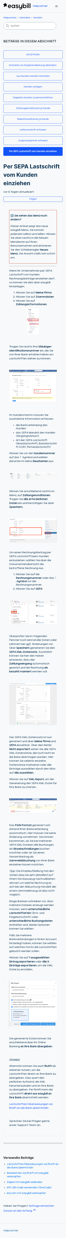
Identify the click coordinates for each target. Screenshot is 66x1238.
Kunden (37, 18)
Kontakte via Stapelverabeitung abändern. (33, 65)
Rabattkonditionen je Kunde (33, 119)
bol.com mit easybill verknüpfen (26, 1193)
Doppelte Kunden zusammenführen (33, 98)
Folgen (33, 199)
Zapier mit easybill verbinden (24, 1182)
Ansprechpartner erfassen (33, 141)
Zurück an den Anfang (18, 1210)
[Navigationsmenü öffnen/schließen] (56, 6)
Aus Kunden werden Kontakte (33, 76)
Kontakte (25, 18)
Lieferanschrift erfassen (33, 130)
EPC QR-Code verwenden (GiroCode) (29, 1187)
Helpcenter (9, 18)
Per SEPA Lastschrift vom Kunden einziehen (33, 151)
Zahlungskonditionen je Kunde (33, 108)
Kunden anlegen (33, 87)
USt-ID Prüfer (33, 55)
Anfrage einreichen (41, 1206)
